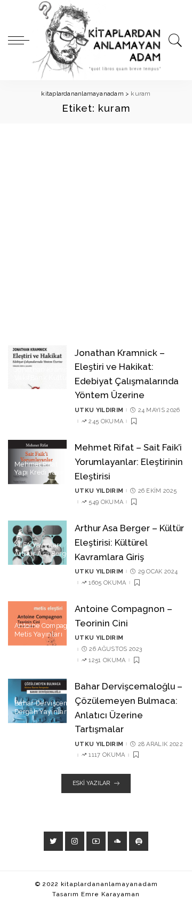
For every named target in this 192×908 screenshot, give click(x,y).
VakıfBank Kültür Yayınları (57, 378)
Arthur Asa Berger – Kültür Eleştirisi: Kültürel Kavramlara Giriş (129, 542)
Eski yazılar (91, 783)
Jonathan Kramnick (45, 370)
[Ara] (173, 40)
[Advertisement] (96, 225)
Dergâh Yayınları (41, 712)
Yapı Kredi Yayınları (45, 472)
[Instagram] (74, 841)
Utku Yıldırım (99, 410)
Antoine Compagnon (47, 626)
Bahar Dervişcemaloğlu (52, 703)
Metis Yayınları (38, 634)
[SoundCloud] (117, 841)
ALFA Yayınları (37, 545)
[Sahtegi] (138, 841)
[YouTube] (96, 841)
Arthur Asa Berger (43, 553)
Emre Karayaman (110, 894)
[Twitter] (53, 841)
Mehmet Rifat (36, 464)
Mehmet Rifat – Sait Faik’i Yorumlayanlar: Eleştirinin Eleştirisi (129, 461)
